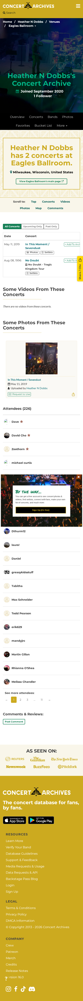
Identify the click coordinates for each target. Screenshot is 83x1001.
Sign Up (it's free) (40, 510)
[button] (39, 491)
